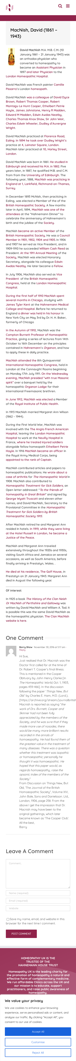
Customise (38, 1042)
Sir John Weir (55, 119)
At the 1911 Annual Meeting (38, 253)
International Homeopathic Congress (31, 365)
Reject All (38, 1052)
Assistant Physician (49, 67)
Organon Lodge (36, 387)
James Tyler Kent (18, 304)
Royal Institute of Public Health (36, 404)
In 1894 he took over (29, 140)
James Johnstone (28, 110)
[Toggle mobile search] (60, 6)
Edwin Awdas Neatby (47, 115)
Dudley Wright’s (55, 140)
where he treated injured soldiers (40, 442)
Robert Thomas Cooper (32, 101)
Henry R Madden (53, 110)
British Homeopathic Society (25, 205)
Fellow (58, 266)
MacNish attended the (21, 360)
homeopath (39, 89)
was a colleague (38, 97)
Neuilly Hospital (49, 438)
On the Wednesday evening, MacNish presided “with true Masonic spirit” (37, 378)
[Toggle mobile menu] (68, 6)
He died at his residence (22, 571)
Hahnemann (32, 348)
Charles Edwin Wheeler (22, 123)
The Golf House (51, 571)
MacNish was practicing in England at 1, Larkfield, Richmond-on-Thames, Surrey (38, 184)
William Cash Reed (52, 248)
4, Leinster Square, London (40, 145)
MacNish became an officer (44, 451)
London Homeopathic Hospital (27, 76)
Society (49, 223)
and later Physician (40, 72)
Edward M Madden (18, 115)
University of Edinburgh (43, 175)
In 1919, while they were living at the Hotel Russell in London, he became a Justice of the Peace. (38, 533)
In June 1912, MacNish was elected (29, 399)
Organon (50, 348)
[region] (38, 1027)
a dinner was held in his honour (39, 313)
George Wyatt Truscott (22, 498)
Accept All (38, 1031)
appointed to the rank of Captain (28, 459)
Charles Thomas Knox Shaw (25, 119)
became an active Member (36, 231)
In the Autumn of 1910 (21, 330)
